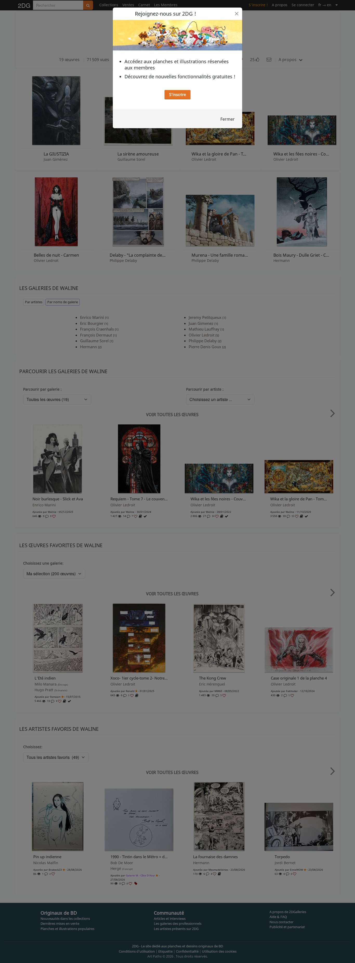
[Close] (236, 13)
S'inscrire (177, 94)
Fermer (227, 119)
